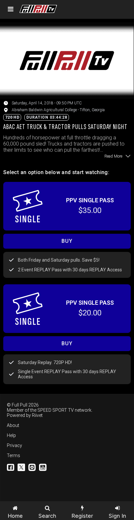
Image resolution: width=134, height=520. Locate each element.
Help (11, 435)
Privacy (14, 445)
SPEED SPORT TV (55, 410)
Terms (13, 455)
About (13, 425)
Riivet (37, 415)
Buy (66, 241)
